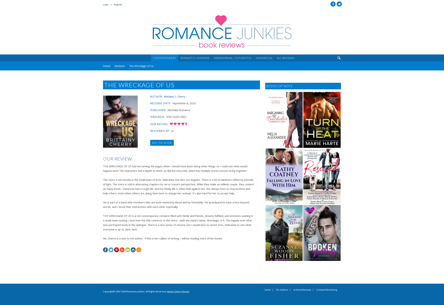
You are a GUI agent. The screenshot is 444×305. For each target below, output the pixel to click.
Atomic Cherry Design (178, 291)
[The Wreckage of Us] (120, 122)
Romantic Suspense (195, 58)
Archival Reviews (302, 290)
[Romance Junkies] (222, 31)
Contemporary (164, 58)
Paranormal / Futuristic (233, 58)
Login (106, 4)
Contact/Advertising (326, 290)
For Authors (282, 290)
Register (118, 4)
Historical (264, 58)
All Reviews (285, 58)
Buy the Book (162, 143)
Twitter (339, 4)
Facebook (333, 4)
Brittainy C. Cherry (174, 96)
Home (268, 290)
